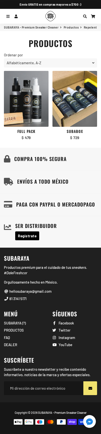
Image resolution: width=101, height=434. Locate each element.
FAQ (7, 337)
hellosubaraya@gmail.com (30, 291)
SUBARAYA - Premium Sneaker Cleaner (31, 27)
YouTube (65, 344)
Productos (71, 27)
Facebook (66, 323)
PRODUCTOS (14, 330)
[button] (89, 422)
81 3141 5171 (17, 298)
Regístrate (27, 236)
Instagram (66, 337)
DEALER (10, 344)
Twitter (64, 330)
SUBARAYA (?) (15, 323)
